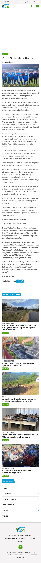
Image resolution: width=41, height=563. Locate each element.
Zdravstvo (8, 505)
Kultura (7, 494)
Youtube (8, 2)
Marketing (22, 2)
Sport (6, 510)
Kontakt (36, 2)
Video (20, 541)
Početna (12, 535)
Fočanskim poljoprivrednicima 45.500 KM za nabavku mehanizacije (20, 436)
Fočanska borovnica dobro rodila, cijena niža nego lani (18, 364)
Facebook (3, 2)
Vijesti (6, 488)
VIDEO (5, 516)
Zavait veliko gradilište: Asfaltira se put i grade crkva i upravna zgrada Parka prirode (19, 327)
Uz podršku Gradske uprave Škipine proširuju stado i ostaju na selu (19, 400)
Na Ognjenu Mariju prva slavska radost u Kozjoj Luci (17, 471)
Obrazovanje (9, 499)
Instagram (5, 2)
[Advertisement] (20, 21)
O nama (30, 2)
